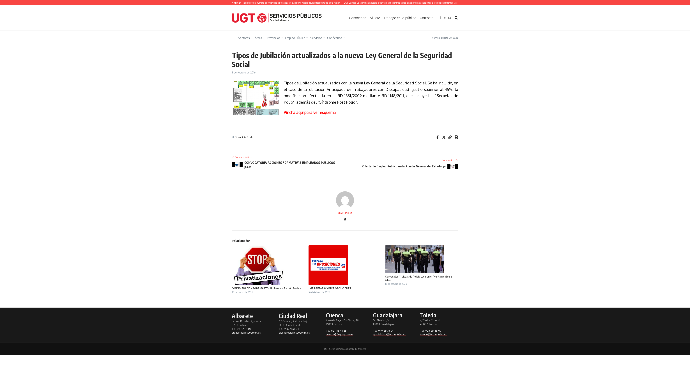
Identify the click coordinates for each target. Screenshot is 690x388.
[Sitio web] (345, 219)
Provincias (273, 38)
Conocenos (357, 18)
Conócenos (334, 38)
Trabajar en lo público (400, 18)
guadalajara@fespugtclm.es (389, 334)
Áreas (258, 38)
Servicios (316, 38)
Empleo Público (295, 38)
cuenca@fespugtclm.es (339, 334)
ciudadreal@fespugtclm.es (294, 332)
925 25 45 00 (433, 330)
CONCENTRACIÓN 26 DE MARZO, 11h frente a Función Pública (266, 288)
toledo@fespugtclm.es (433, 334)
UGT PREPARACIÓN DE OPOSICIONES (330, 288)
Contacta (426, 18)
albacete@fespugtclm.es (246, 332)
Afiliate (375, 18)
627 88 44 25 (339, 330)
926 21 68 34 (291, 328)
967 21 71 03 (244, 328)
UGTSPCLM (345, 213)
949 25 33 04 (386, 330)
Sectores (244, 38)
